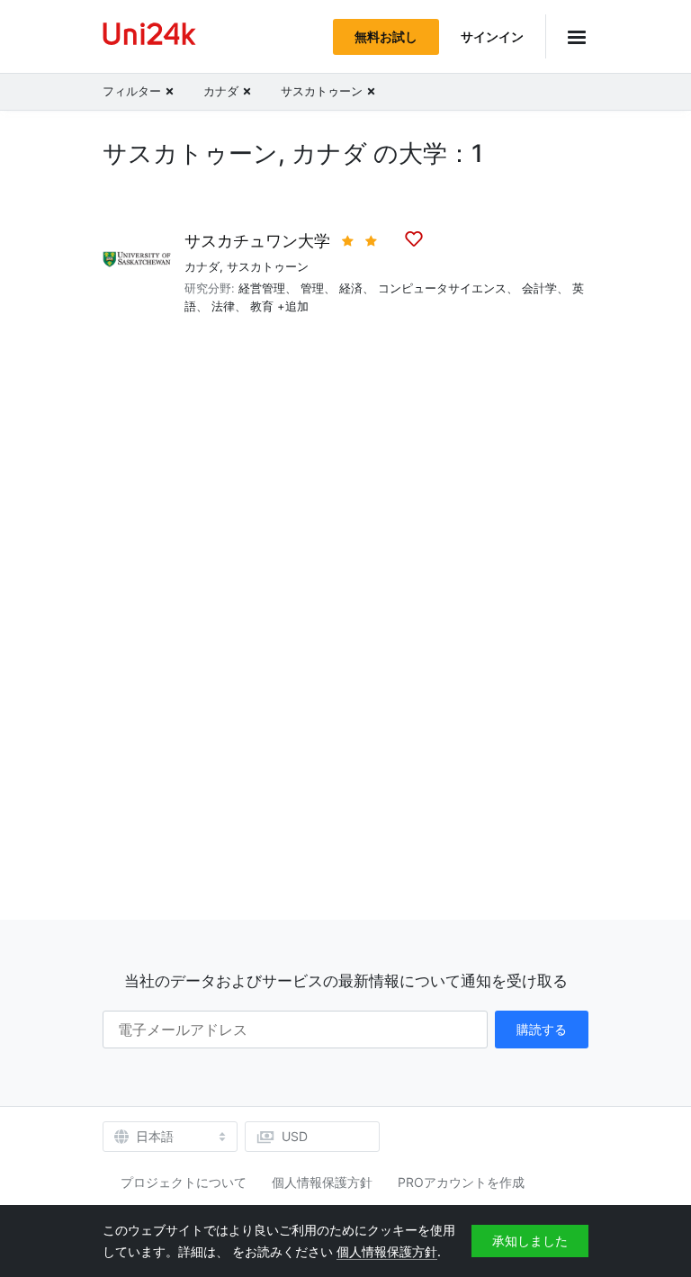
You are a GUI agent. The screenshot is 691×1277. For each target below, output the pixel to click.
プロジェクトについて (184, 1182)
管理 (312, 288)
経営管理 (261, 288)
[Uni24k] (149, 36)
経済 (351, 288)
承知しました (530, 1240)
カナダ (202, 266)
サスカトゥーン (268, 266)
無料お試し (385, 36)
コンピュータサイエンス (442, 288)
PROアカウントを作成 (461, 1182)
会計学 (539, 288)
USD (295, 1136)
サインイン (492, 36)
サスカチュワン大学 (257, 240)
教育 (262, 306)
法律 (223, 306)
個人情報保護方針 (322, 1182)
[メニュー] (566, 36)
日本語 (155, 1136)
